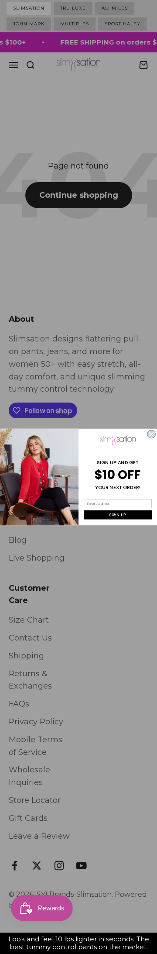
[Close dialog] (151, 434)
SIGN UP (117, 514)
